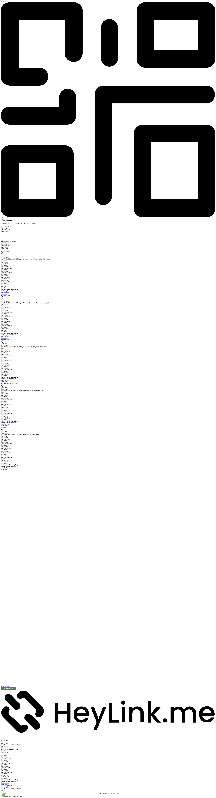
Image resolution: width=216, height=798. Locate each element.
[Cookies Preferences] (4, 795)
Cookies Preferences (8, 688)
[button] (108, 580)
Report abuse (5, 686)
